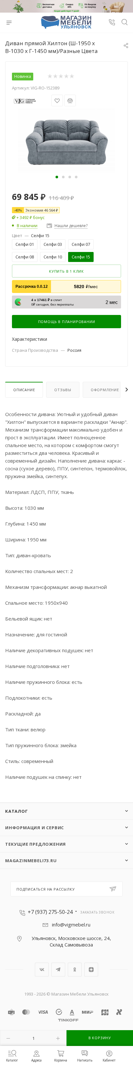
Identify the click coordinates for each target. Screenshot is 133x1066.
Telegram (58, 970)
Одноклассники (75, 970)
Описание (24, 389)
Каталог (16, 811)
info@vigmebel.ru (71, 924)
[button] (57, 177)
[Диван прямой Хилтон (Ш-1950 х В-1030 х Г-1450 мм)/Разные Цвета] (66, 139)
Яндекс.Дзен (91, 970)
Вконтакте (42, 970)
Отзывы (62, 389)
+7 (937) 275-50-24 (50, 911)
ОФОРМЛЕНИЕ (105, 389)
